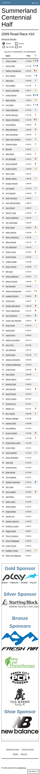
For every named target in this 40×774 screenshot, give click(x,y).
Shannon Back (11, 144)
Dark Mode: (32, 771)
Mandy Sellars (11, 179)
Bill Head (9, 272)
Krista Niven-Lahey (13, 443)
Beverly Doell (11, 384)
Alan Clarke (10, 374)
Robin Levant (11, 252)
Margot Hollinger (12, 419)
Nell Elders (10, 497)
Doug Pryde (10, 326)
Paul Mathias (11, 125)
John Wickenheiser (13, 203)
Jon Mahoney (11, 350)
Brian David (10, 228)
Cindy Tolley (10, 448)
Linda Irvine (10, 301)
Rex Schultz (10, 414)
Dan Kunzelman (12, 135)
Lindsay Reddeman (13, 365)
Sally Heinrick (11, 233)
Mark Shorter (11, 100)
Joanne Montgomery (14, 291)
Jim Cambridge (11, 223)
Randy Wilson (11, 379)
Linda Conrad (11, 546)
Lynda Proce (10, 370)
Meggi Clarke (11, 531)
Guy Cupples (11, 492)
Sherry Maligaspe (12, 541)
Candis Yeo (10, 516)
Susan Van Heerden (13, 321)
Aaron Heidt (10, 66)
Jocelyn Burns (11, 467)
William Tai (10, 409)
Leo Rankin (10, 188)
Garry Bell (9, 438)
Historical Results (8, 39)
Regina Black (11, 512)
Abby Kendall (11, 242)
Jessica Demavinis (13, 360)
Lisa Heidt (9, 105)
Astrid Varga (10, 355)
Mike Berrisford (11, 130)
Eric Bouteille (11, 159)
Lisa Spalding (11, 477)
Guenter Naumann (13, 482)
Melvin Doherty (11, 281)
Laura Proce (10, 335)
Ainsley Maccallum (13, 306)
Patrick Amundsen (13, 340)
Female (21, 43)
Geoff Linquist (11, 399)
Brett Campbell (11, 164)
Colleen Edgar (11, 262)
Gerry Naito (10, 174)
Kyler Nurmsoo (11, 198)
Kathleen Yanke (12, 551)
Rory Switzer (11, 76)
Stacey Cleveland (12, 120)
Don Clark (9, 487)
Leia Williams (11, 428)
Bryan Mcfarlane (12, 458)
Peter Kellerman (12, 110)
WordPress (21, 768)
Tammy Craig (11, 213)
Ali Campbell (10, 193)
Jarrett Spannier (12, 115)
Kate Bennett (11, 389)
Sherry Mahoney (12, 277)
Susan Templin (11, 433)
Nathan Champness (13, 71)
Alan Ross (10, 81)
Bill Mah (9, 149)
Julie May (9, 463)
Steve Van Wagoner (13, 556)
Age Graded (10, 47)
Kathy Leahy (10, 502)
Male (20, 47)
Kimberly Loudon (12, 526)
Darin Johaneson (12, 237)
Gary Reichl (10, 208)
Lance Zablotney (12, 218)
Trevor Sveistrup (12, 536)
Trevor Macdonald (13, 311)
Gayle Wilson (11, 507)
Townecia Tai (11, 404)
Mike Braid (10, 154)
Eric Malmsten (11, 247)
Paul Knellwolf (11, 453)
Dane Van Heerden (13, 140)
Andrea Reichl (11, 169)
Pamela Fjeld (11, 423)
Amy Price (10, 345)
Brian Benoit (10, 472)
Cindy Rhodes (11, 95)
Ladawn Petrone (12, 296)
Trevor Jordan (11, 61)
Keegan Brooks (12, 184)
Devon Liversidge (12, 91)
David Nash (10, 330)
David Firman (11, 394)
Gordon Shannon (12, 521)
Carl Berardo (11, 286)
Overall (8, 43)
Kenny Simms (11, 267)
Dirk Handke (10, 86)
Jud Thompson (11, 316)
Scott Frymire (11, 257)
